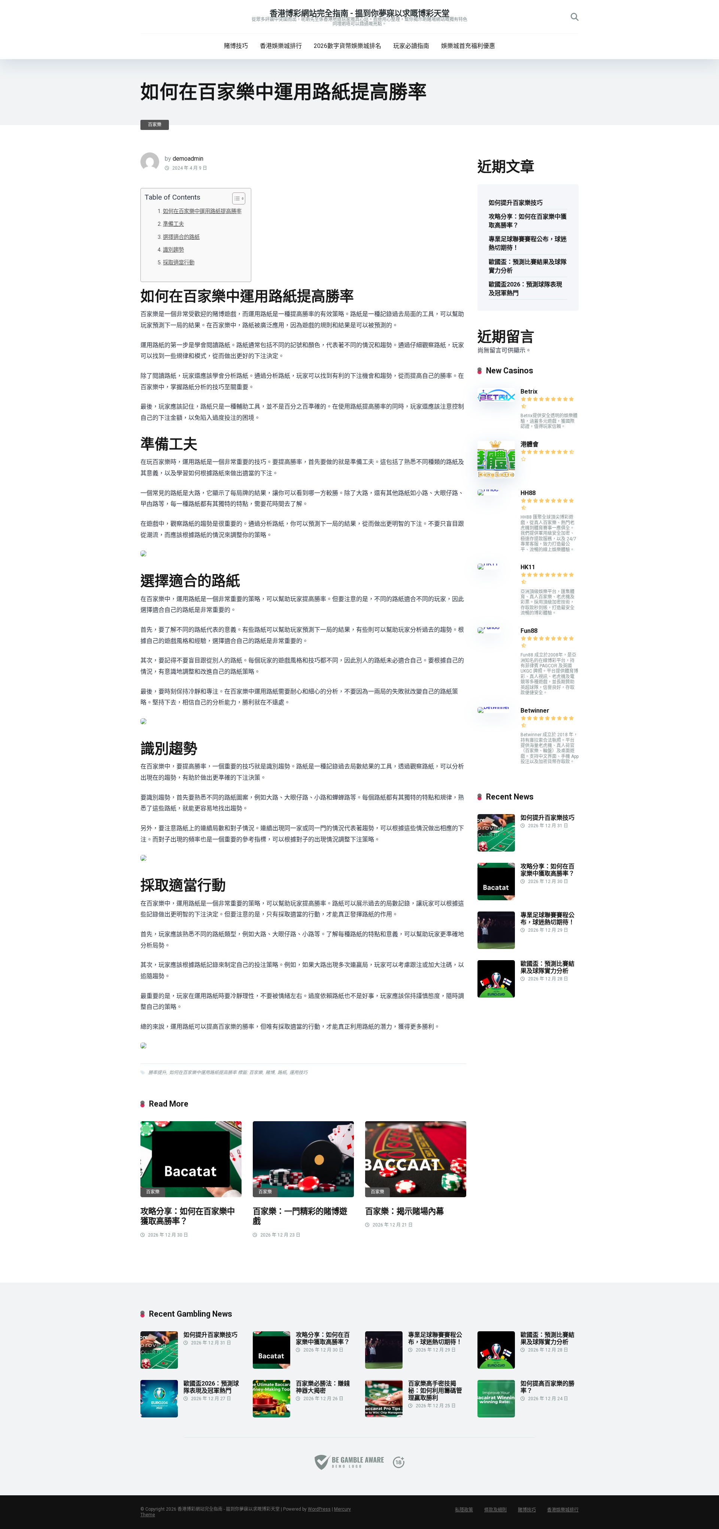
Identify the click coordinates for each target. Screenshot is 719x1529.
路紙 (281, 1072)
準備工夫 (173, 224)
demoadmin (188, 158)
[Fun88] (489, 627)
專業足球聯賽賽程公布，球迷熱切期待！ (528, 243)
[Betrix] (496, 399)
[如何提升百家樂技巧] (496, 849)
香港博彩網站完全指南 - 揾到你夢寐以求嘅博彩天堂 (359, 13)
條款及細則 (495, 1510)
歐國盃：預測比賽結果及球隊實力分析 (528, 266)
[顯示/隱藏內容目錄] (235, 198)
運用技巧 (298, 1072)
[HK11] (487, 563)
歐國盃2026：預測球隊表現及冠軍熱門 (525, 289)
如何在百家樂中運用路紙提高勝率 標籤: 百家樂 (216, 1072)
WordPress (319, 1509)
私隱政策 (464, 1510)
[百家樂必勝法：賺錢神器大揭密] (271, 1415)
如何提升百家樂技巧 (516, 202)
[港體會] (496, 476)
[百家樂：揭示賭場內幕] (415, 1159)
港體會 (530, 444)
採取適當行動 (178, 263)
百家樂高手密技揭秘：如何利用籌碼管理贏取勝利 (435, 1390)
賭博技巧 (236, 45)
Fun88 (530, 630)
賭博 (270, 1072)
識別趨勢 (173, 250)
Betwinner (535, 710)
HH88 (528, 493)
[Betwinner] (493, 706)
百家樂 (154, 124)
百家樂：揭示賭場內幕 (404, 1211)
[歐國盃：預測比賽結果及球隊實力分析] (496, 995)
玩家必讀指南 (411, 45)
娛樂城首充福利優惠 (468, 45)
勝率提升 (157, 1072)
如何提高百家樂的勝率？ (547, 1387)
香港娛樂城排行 (281, 45)
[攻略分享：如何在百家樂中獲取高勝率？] (191, 1159)
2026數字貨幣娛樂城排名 (347, 45)
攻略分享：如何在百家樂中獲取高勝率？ (528, 221)
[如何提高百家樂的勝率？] (496, 1415)
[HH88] (487, 489)
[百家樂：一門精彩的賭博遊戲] (303, 1159)
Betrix (529, 391)
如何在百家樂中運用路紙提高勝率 (202, 211)
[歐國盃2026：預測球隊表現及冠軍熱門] (159, 1415)
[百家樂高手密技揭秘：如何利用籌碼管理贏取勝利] (384, 1415)
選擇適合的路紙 (181, 237)
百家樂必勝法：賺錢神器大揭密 (323, 1387)
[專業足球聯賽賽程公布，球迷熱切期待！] (496, 946)
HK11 (528, 567)
